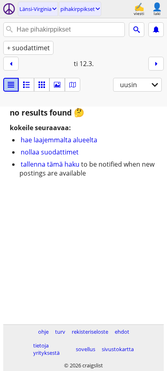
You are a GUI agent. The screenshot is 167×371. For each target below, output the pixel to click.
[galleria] (57, 85)
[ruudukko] (41, 85)
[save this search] (156, 29)
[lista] (11, 85)
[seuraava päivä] (156, 64)
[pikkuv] (26, 85)
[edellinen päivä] (11, 64)
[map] (72, 85)
